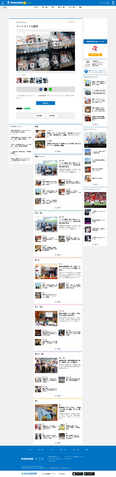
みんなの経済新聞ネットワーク (29, 474)
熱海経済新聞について (54, 456)
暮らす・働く (61, 7)
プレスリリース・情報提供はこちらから (74, 456)
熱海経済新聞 (15, 2)
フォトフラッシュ (21, 22)
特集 (80, 7)
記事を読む (45, 103)
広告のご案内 (52, 460)
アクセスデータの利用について (56, 458)
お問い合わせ (68, 458)
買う (53, 7)
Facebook (100, 3)
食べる (36, 7)
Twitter (104, 3)
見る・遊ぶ (45, 7)
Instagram (107, 3)
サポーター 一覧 (95, 54)
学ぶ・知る (72, 7)
